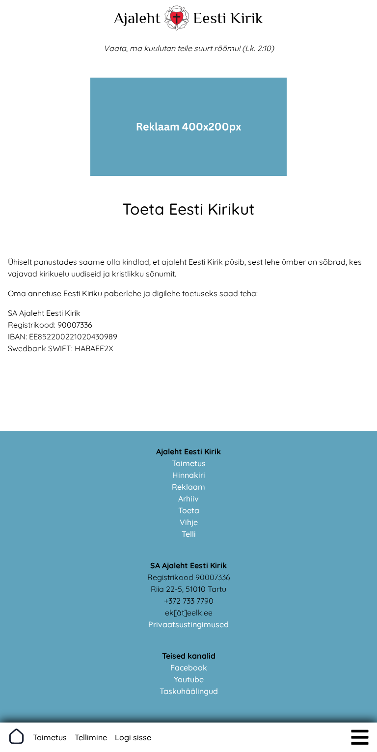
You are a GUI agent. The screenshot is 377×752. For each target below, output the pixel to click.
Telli (189, 534)
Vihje (189, 522)
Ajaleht (137, 18)
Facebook (188, 667)
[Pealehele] (176, 27)
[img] (360, 737)
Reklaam (188, 487)
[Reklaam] (188, 173)
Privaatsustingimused (188, 624)
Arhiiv (188, 498)
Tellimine (91, 737)
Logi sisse (133, 737)
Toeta (188, 510)
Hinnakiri (188, 475)
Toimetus (189, 463)
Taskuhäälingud (189, 691)
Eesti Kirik (228, 18)
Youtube (189, 679)
